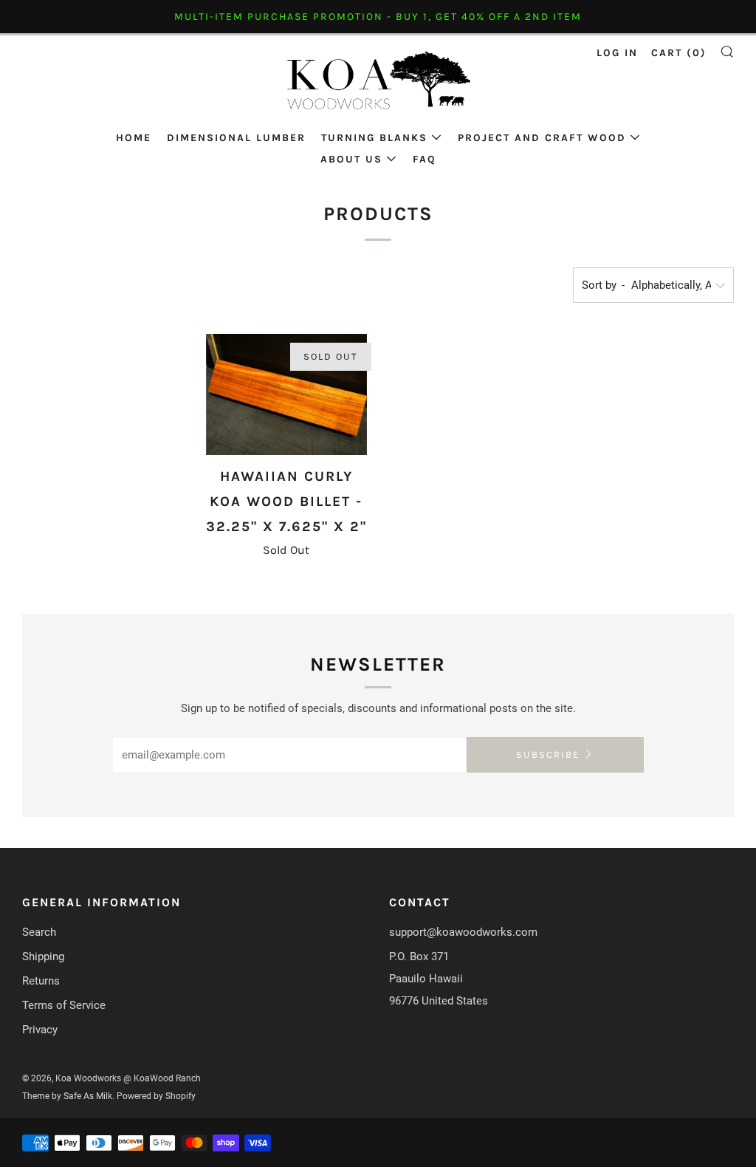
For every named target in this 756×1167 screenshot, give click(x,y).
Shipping (43, 956)
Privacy (40, 1029)
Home (133, 137)
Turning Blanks (374, 137)
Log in (617, 53)
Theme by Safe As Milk (67, 1096)
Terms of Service (64, 1005)
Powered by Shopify (156, 1096)
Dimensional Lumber (236, 137)
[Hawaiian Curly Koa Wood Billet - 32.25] (286, 394)
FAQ (424, 159)
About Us (351, 159)
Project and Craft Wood (542, 137)
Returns (41, 981)
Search (39, 932)
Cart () (679, 53)
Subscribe (548, 754)
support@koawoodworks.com (463, 932)
